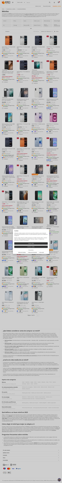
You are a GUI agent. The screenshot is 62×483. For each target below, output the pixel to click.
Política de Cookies (22, 252)
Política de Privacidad (32, 252)
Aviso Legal (41, 252)
